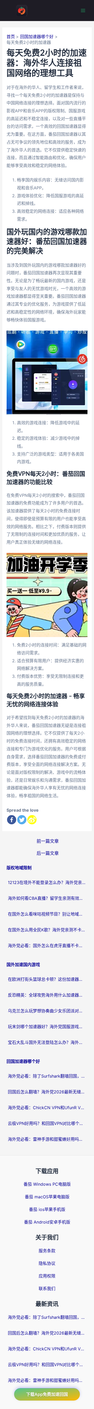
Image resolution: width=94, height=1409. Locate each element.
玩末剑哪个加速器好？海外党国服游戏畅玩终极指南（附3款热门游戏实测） (47, 1026)
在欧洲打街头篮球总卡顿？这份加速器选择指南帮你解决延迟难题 (47, 979)
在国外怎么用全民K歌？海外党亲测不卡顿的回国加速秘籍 (47, 929)
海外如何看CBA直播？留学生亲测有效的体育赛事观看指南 (47, 898)
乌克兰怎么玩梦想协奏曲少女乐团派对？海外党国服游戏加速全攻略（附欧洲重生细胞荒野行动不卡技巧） (47, 1010)
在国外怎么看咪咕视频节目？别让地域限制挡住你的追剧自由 (47, 914)
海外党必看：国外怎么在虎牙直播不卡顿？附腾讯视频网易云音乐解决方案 (47, 945)
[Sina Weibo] (32, 819)
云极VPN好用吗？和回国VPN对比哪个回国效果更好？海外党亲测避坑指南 (47, 1123)
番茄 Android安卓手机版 (47, 1222)
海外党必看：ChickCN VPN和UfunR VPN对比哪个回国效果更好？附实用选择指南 (47, 1107)
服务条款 (47, 1250)
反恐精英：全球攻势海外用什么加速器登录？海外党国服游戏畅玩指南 (47, 995)
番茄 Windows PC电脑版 (47, 1184)
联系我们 (47, 1288)
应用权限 (47, 1276)
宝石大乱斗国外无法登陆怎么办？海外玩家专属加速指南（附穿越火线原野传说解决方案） (47, 1042)
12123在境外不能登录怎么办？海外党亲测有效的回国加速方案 (47, 882)
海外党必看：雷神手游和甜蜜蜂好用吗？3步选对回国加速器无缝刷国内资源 (47, 1139)
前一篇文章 (48, 841)
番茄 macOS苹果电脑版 (47, 1196)
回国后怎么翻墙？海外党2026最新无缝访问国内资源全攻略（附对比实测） (47, 1091)
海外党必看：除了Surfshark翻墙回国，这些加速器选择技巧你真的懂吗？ (47, 1076)
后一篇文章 (48, 853)
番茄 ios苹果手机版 (47, 1209)
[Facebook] (11, 819)
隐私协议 (47, 1263)
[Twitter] (21, 819)
